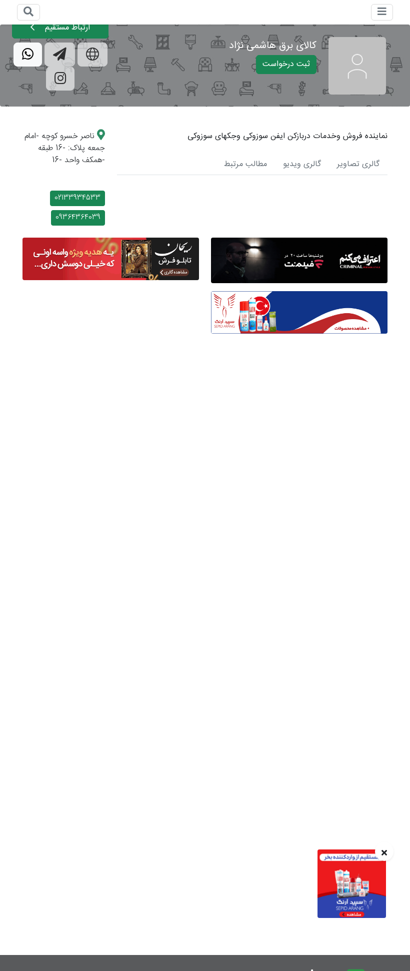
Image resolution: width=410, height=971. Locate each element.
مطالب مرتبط (245, 164)
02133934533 (77, 198)
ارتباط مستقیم (66, 28)
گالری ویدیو (302, 164)
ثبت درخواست (286, 64)
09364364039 (78, 218)
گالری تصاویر (358, 164)
